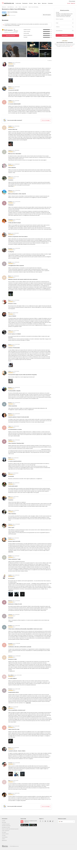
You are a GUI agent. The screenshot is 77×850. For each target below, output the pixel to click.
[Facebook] (40, 821)
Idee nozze (44, 3)
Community (50, 3)
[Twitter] (43, 821)
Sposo (39, 3)
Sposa (35, 3)
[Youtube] (50, 821)
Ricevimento (25, 3)
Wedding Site (4, 840)
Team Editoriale (4, 837)
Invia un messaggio (46, 120)
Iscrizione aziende (5, 833)
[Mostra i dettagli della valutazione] (15, 64)
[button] (27, 120)
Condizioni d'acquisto (6, 824)
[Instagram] (48, 821)
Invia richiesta (65, 35)
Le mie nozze (18, 3)
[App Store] (25, 825)
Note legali (4, 822)
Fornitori (31, 3)
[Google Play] (33, 825)
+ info (71, 46)
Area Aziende (72, 1)
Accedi (68, 3)
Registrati (73, 3)
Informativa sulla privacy (6, 825)
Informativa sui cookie (6, 827)
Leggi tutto (10, 551)
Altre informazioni (47, 14)
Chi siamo (4, 835)
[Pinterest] (45, 821)
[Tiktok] (53, 821)
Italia (61, 821)
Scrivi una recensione (10, 35)
